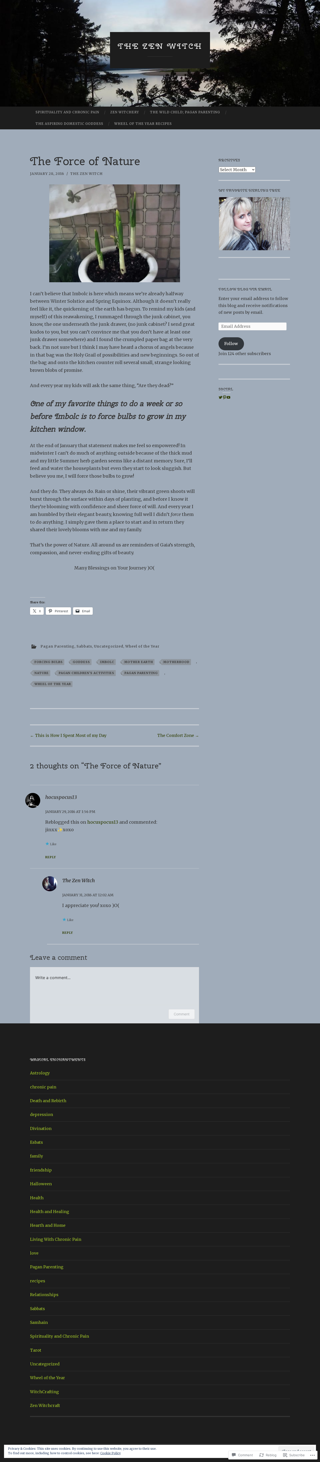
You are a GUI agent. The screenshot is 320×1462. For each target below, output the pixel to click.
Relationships (44, 1294)
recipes (37, 1280)
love (34, 1253)
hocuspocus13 (102, 822)
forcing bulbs (48, 662)
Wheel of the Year (142, 646)
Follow (231, 343)
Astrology (40, 1072)
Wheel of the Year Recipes (143, 124)
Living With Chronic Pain (55, 1239)
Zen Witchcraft (45, 1405)
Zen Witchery (124, 112)
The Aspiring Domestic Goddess (69, 124)
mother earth (138, 662)
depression (41, 1114)
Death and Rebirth (48, 1100)
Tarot (35, 1350)
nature (41, 673)
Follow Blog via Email (245, 289)
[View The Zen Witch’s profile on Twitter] (220, 397)
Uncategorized (108, 646)
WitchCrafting (44, 1391)
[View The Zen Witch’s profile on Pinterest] (224, 397)
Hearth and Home (48, 1225)
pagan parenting (141, 673)
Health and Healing (49, 1211)
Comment (182, 1014)
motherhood (176, 662)
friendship (41, 1170)
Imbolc (107, 662)
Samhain (39, 1322)
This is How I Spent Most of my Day (68, 735)
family (36, 1155)
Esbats (36, 1142)
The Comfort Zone (178, 735)
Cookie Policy (110, 1453)
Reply (50, 857)
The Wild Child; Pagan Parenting (185, 112)
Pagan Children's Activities (86, 673)
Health (37, 1197)
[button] (254, 224)
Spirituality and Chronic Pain (67, 112)
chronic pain (43, 1086)
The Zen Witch (160, 46)
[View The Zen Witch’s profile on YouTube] (228, 397)
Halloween (41, 1183)
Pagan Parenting (57, 646)
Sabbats (84, 646)
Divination (41, 1128)
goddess (81, 662)
